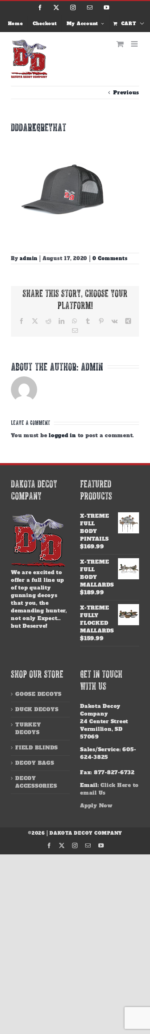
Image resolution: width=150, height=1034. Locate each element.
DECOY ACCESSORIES (36, 782)
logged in (62, 435)
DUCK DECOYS (36, 709)
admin (29, 258)
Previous (126, 92)
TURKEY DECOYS (28, 728)
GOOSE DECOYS (38, 694)
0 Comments (110, 258)
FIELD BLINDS (36, 747)
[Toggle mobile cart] (120, 44)
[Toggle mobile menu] (135, 44)
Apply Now (96, 805)
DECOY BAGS (34, 763)
